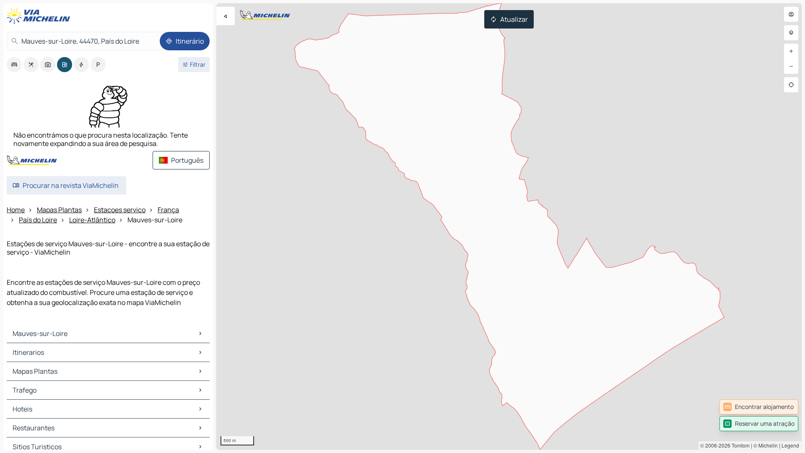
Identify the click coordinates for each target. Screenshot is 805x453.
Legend (790, 445)
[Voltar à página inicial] (40, 16)
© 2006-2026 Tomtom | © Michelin (739, 445)
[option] (14, 64)
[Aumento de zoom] (791, 51)
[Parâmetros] (791, 32)
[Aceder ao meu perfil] (791, 14)
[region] (509, 226)
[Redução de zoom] (791, 66)
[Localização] (791, 84)
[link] (758, 406)
